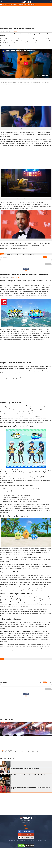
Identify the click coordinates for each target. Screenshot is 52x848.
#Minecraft (5, 4)
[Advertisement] (26, 16)
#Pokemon (29, 254)
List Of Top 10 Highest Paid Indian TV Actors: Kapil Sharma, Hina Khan (25, 768)
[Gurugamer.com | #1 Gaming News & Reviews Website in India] (26, 2)
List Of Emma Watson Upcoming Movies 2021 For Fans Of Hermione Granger (26, 762)
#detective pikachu (11, 254)
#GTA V (10, 4)
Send (48, 264)
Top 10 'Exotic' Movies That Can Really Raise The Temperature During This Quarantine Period (30, 781)
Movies (15, 31)
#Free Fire (15, 4)
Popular (49, 257)
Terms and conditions (26, 827)
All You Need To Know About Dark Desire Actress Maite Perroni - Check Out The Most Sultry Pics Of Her (30, 788)
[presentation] (5, 254)
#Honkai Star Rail (31, 4)
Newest (44, 257)
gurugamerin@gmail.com (26, 822)
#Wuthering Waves (22, 4)
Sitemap (26, 828)
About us (26, 825)
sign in (6, 260)
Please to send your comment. (10, 260)
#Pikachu (35, 254)
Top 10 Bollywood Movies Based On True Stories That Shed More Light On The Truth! (28, 774)
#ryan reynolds (21, 254)
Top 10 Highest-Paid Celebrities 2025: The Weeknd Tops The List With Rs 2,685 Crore (21, 751)
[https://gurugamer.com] (26, 818)
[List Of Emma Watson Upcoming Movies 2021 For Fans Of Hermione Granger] (5, 764)
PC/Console (16, 277)
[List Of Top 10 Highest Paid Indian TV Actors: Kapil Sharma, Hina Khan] (5, 770)
